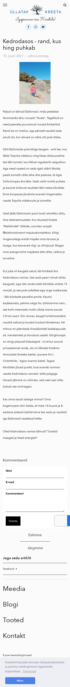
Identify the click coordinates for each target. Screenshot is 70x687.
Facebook (8, 568)
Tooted (13, 620)
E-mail (10, 482)
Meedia (14, 588)
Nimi (9, 470)
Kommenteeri (15, 493)
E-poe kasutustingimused (17, 655)
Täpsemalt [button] (29, 671)
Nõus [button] (20, 680)
